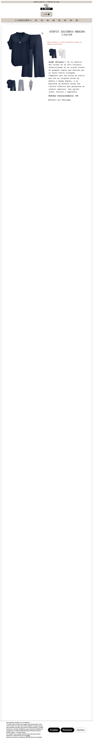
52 (65, 20)
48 (53, 20)
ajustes (28, 735)
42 (36, 20)
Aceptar (54, 729)
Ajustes (80, 729)
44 (42, 20)
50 (59, 20)
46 (48, 20)
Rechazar (67, 729)
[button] (42, 33)
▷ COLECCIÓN (22, 20)
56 (77, 20)
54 (71, 20)
